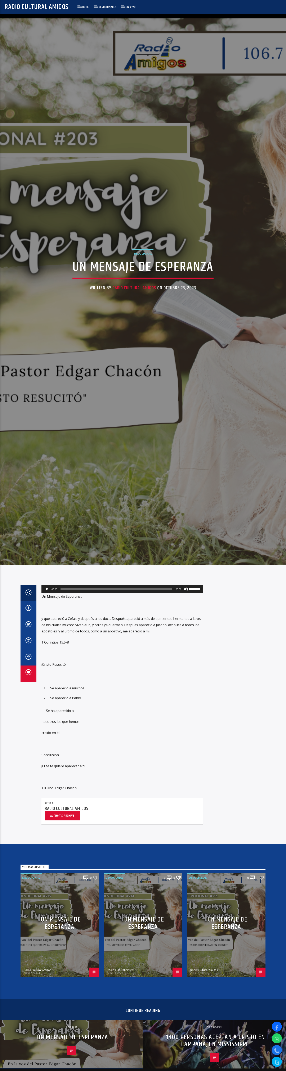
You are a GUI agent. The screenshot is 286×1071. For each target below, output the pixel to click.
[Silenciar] (186, 637)
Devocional (143, 275)
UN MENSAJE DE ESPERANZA (61, 971)
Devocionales (108, 7)
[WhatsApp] (277, 1038)
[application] (122, 637)
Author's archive (62, 863)
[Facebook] (277, 1027)
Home (85, 7)
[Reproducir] (47, 637)
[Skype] (277, 1062)
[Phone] (277, 1050)
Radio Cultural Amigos (36, 7)
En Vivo (131, 7)
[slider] (195, 636)
